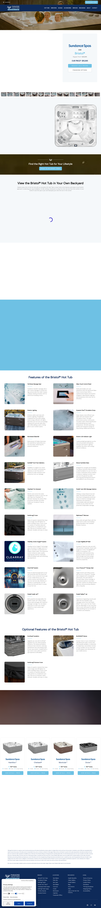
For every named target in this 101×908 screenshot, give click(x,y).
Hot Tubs (46, 8)
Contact (94, 8)
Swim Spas (54, 8)
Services (75, 8)
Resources (82, 8)
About (88, 8)
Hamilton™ (12, 762)
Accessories (67, 8)
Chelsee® (38, 762)
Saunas (60, 8)
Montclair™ (63, 762)
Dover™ (88, 762)
